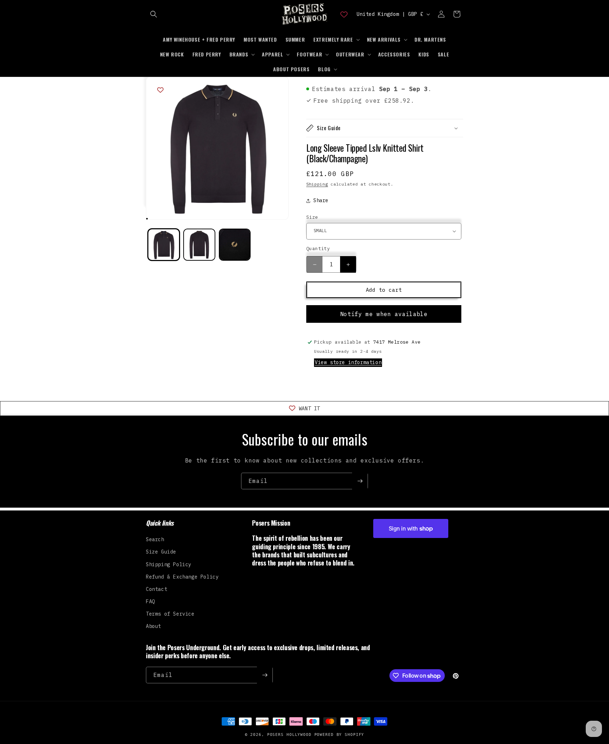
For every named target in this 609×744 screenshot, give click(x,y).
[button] (153, 14)
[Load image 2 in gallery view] (199, 245)
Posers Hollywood (289, 734)
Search (155, 539)
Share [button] (320, 200)
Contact (156, 589)
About (153, 626)
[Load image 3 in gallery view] (235, 245)
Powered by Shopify (339, 734)
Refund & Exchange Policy (182, 577)
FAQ (150, 601)
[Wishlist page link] (343, 14)
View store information (348, 362)
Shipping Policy (168, 564)
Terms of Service (170, 614)
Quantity (318, 249)
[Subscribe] (360, 481)
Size (312, 217)
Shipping (317, 184)
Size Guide (161, 552)
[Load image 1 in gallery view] (164, 245)
